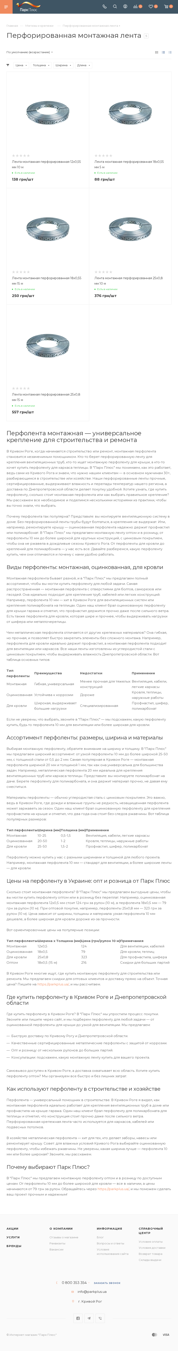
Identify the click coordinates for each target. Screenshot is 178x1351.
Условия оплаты (151, 1241)
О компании (61, 1228)
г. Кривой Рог (90, 1301)
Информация (109, 1228)
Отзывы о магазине (63, 1237)
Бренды (14, 1246)
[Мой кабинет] (125, 7)
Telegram (89, 1318)
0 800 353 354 (74, 1283)
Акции (12, 1228)
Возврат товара (150, 1253)
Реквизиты (57, 1243)
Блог (100, 1237)
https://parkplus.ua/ (53, 984)
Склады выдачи (150, 1260)
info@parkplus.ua (92, 1292)
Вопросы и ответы (110, 1243)
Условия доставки (152, 1247)
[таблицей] (170, 52)
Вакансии (56, 1249)
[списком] (163, 52)
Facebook (78, 1318)
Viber (100, 1318)
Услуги (13, 1237)
